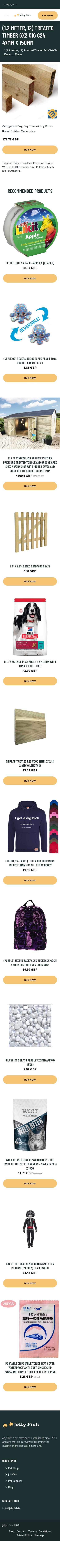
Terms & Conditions (39, 1531)
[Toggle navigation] (6, 15)
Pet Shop (47, 15)
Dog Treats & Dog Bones (38, 126)
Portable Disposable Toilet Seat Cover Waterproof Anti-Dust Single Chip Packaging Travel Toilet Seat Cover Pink (30, 1367)
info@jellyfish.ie (10, 4)
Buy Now (30, 149)
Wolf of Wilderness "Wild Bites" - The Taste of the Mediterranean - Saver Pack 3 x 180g (30, 1164)
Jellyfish (12, 1474)
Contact (21, 1531)
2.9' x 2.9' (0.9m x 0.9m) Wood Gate (30, 566)
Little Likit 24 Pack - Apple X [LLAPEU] (30, 263)
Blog (11, 1487)
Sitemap (39, 1535)
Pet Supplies (15, 1481)
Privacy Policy (24, 1535)
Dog (19, 126)
